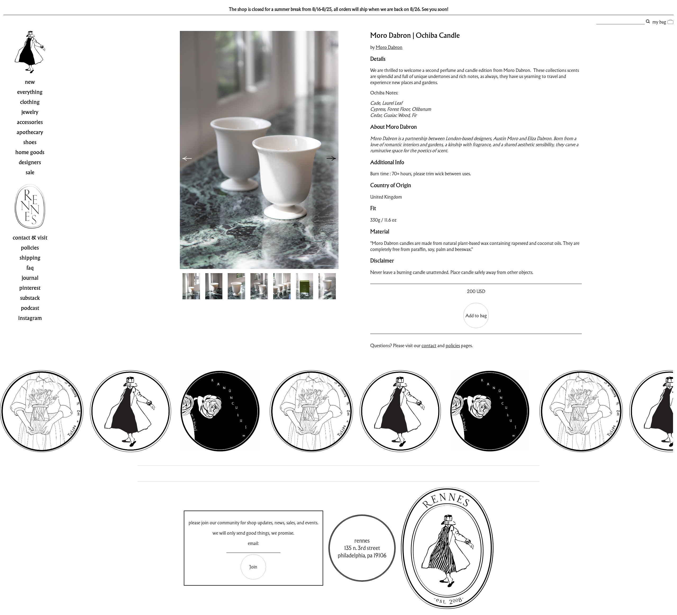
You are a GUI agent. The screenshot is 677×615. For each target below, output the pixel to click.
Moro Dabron (389, 47)
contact (429, 345)
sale (30, 172)
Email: (253, 543)
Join (253, 567)
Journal (30, 278)
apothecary (30, 132)
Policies (30, 247)
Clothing (30, 102)
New (30, 82)
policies (453, 345)
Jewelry (29, 112)
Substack (30, 298)
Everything (30, 92)
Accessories (30, 122)
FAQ (30, 268)
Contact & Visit (30, 237)
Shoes (29, 142)
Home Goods (29, 152)
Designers (30, 162)
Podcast (30, 308)
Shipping (30, 257)
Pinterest (29, 288)
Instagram (30, 318)
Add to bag (476, 316)
